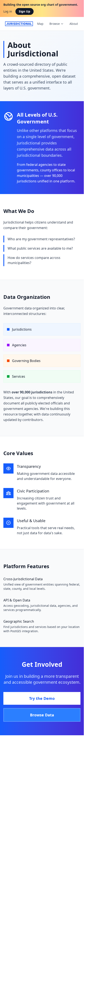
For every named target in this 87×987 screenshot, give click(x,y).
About (73, 24)
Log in (7, 11)
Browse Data (42, 714)
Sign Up (24, 11)
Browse (54, 24)
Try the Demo (42, 698)
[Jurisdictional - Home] (19, 24)
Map (40, 24)
